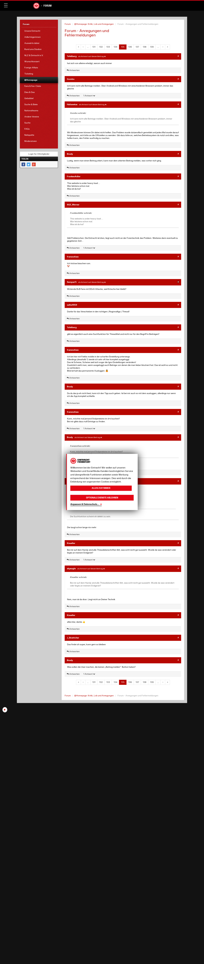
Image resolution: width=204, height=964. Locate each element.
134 (115, 47)
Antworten (74, 70)
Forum (47, 5)
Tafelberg (72, 56)
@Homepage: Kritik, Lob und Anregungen (94, 24)
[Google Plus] (34, 164)
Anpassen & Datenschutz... (84, 504)
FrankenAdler (73, 176)
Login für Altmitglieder (38, 154)
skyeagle (71, 568)
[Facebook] (23, 164)
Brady (70, 154)
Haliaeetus (72, 104)
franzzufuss (73, 256)
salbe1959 (72, 304)
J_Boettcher (73, 637)
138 (144, 47)
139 (152, 47)
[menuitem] (39, 31)
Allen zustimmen (101, 488)
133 (108, 47)
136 (130, 47)
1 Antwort (88, 95)
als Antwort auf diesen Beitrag (91, 56)
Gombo (71, 79)
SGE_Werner (73, 204)
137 (137, 47)
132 (101, 47)
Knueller (71, 543)
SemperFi (72, 282)
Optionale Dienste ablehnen (102, 497)
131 (93, 47)
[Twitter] (28, 164)
